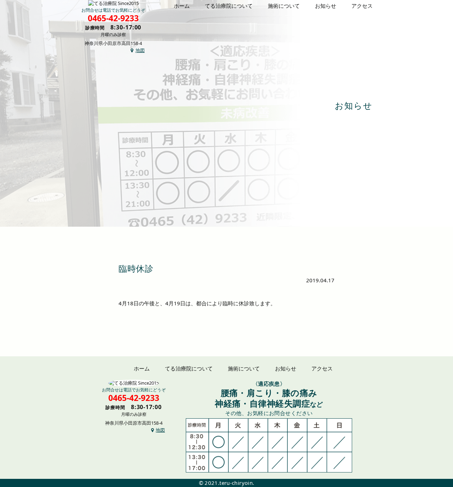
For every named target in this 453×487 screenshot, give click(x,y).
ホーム (182, 5)
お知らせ (325, 5)
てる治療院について (229, 5)
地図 (140, 50)
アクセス (362, 5)
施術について (284, 5)
